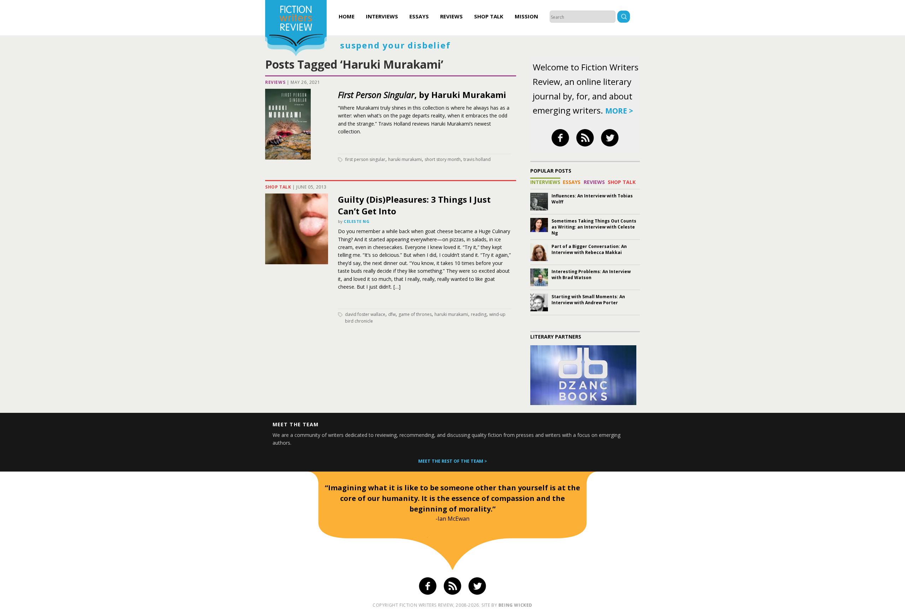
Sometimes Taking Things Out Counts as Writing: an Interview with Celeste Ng (593, 227)
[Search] (623, 17)
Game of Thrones (415, 314)
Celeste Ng (357, 221)
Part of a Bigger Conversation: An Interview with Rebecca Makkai (589, 249)
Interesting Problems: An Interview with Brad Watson (591, 275)
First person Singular (365, 159)
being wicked (515, 605)
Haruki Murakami (405, 159)
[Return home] (296, 29)
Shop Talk (488, 16)
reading (478, 314)
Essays (419, 16)
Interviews (382, 16)
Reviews (451, 16)
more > (619, 111)
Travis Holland (477, 159)
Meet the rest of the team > (452, 461)
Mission (526, 16)
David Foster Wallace (365, 314)
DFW (392, 314)
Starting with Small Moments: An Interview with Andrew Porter (588, 300)
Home (347, 16)
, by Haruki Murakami (422, 94)
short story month (443, 159)
